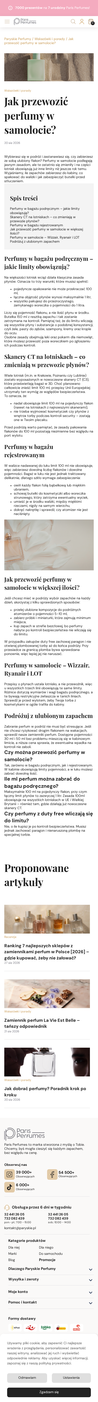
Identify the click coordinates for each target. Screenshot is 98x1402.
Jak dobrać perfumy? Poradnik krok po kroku (45, 1092)
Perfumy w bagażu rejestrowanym (36, 225)
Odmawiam (27, 1378)
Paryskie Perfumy (17, 39)
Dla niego (46, 1248)
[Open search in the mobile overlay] (73, 21)
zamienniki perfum (42, 735)
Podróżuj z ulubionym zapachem (35, 242)
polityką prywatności (55, 1363)
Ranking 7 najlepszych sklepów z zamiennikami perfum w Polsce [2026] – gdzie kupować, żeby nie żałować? (46, 952)
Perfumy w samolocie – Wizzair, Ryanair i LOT (44, 238)
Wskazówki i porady (49, 39)
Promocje (47, 1260)
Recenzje (10, 937)
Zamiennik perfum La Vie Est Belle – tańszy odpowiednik (42, 1023)
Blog (11, 1260)
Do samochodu (51, 1254)
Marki (12, 1254)
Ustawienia (71, 1378)
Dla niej (14, 1248)
